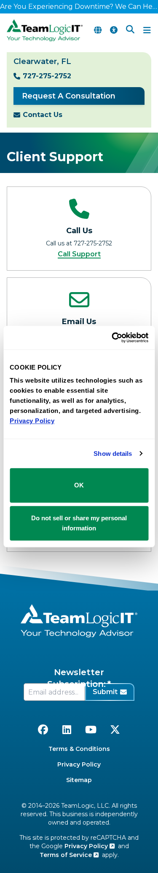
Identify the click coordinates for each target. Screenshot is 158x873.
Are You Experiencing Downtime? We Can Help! (79, 7)
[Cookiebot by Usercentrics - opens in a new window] (112, 337)
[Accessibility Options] (114, 30)
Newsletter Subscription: (76, 678)
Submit (105, 692)
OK (79, 485)
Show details (113, 453)
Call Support (79, 254)
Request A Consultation (68, 96)
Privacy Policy (79, 764)
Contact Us (42, 115)
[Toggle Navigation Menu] (147, 30)
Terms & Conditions (79, 749)
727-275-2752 (47, 76)
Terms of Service (67, 855)
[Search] (130, 30)
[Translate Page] (98, 30)
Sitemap (79, 780)
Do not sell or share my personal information (79, 523)
